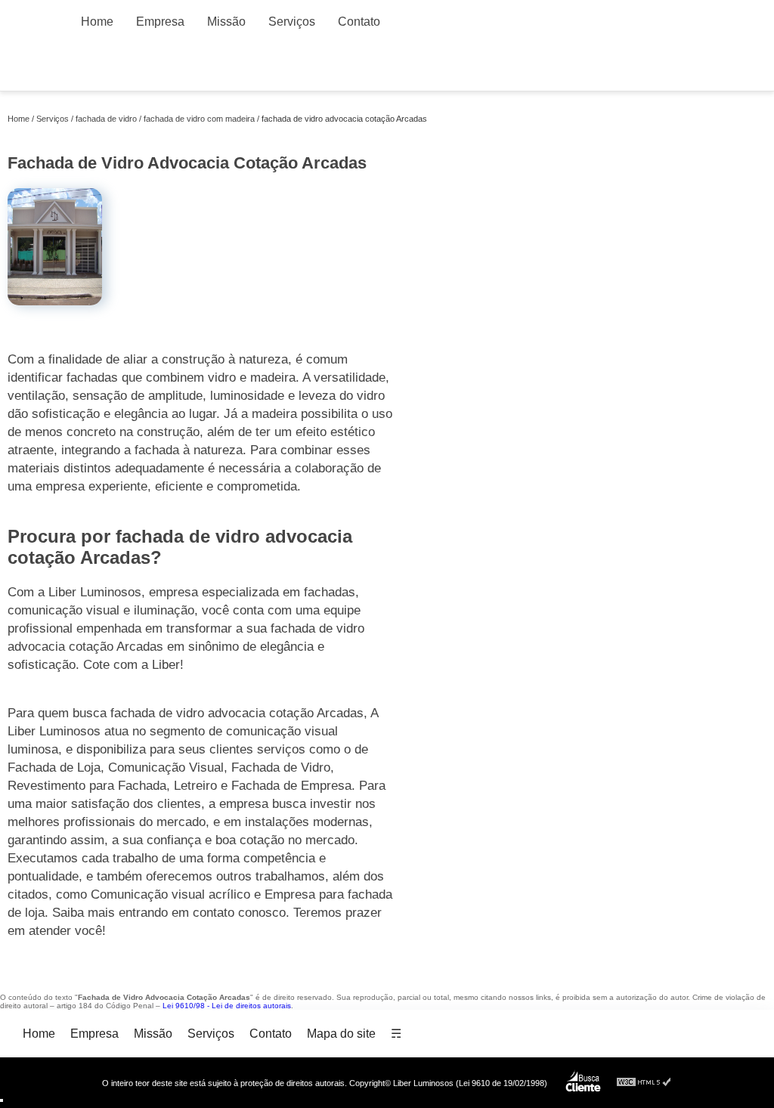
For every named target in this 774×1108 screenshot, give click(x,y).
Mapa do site (341, 1033)
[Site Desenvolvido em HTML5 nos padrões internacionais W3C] (644, 1082)
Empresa (160, 21)
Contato (359, 21)
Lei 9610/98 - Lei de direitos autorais (227, 1005)
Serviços (291, 21)
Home (97, 21)
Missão (226, 21)
